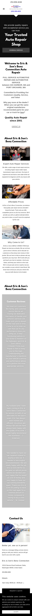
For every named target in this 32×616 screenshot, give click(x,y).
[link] (16, 9)
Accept (16, 612)
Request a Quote (16, 591)
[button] (4, 9)
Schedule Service (16, 50)
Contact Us (16, 126)
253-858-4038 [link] (16, 2)
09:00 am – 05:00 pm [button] (16, 583)
